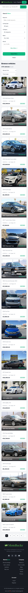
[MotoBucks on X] (12, 555)
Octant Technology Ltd (17, 591)
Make (4, 35)
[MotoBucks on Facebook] (9, 555)
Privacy (21, 573)
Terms (21, 571)
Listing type (5, 23)
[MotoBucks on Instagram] (15, 555)
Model (4, 41)
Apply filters (14, 53)
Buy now (7, 569)
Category (5, 29)
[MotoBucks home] (7, 2)
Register (19, 2)
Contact (21, 569)
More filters (14, 48)
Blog (21, 567)
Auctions (7, 567)
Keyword (5, 17)
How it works (21, 564)
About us (21, 562)
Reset (14, 57)
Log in (15, 2)
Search (23, 6)
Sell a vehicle (7, 564)
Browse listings (6, 562)
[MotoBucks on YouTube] (19, 555)
